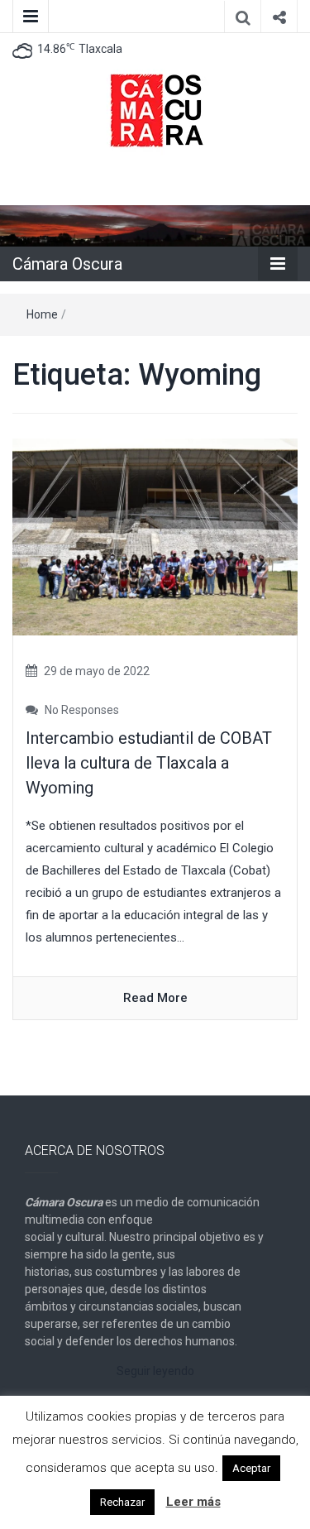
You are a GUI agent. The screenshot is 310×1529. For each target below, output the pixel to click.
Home (42, 314)
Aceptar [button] (251, 1468)
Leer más (193, 1501)
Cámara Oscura (67, 264)
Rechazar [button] (122, 1502)
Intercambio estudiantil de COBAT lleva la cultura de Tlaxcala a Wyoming (149, 763)
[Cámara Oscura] (155, 225)
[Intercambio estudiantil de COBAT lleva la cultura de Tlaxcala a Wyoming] (155, 536)
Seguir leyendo (155, 1371)
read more (155, 997)
